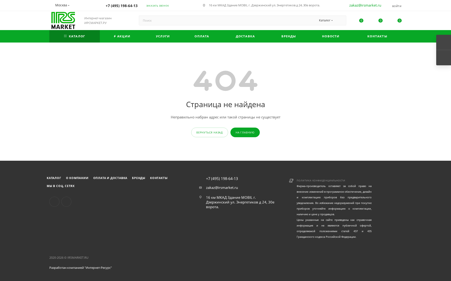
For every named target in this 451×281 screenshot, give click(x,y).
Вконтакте (54, 202)
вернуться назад (209, 132)
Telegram (66, 202)
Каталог (54, 178)
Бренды (138, 178)
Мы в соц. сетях (61, 186)
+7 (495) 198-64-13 (122, 5)
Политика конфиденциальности (321, 180)
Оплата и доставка (110, 178)
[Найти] (340, 20)
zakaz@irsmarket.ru (365, 5)
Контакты (158, 178)
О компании (77, 178)
